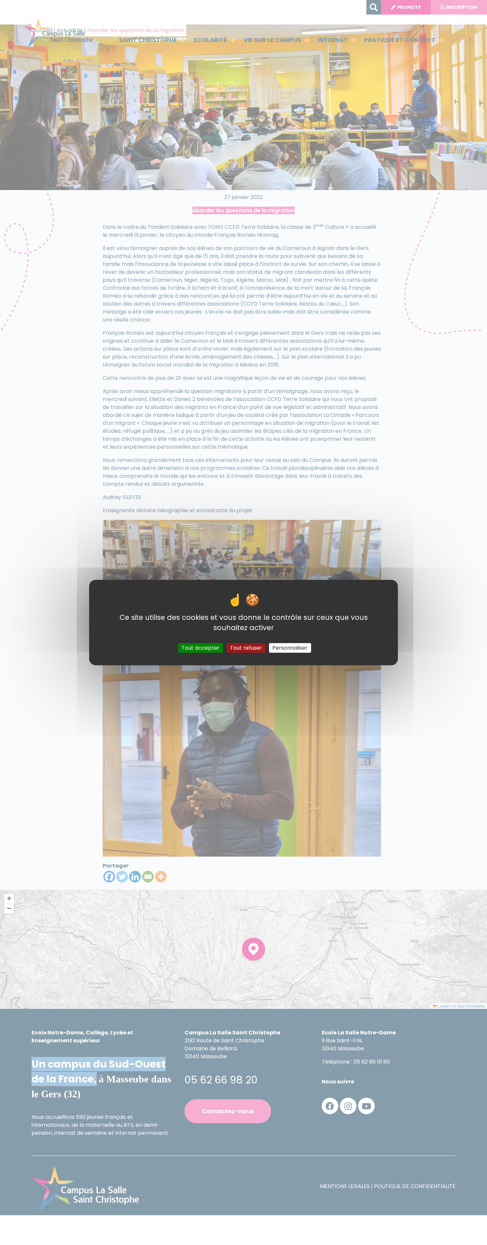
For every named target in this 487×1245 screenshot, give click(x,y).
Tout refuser (246, 648)
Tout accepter (201, 648)
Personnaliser (290, 648)
